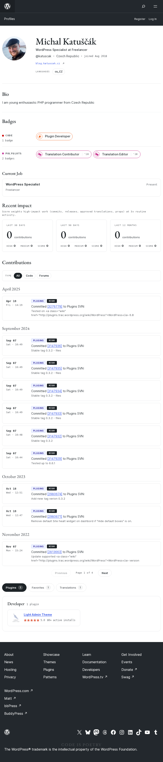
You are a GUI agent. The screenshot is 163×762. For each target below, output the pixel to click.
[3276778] (54, 306)
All (18, 275)
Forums (44, 275)
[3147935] (54, 368)
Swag (127, 677)
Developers (91, 669)
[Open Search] (143, 6)
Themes (49, 662)
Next (105, 573)
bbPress (12, 706)
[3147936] (54, 346)
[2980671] (54, 516)
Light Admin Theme (38, 614)
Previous (61, 573)
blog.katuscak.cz (49, 63)
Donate (129, 669)
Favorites (40, 587)
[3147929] (54, 458)
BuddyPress (15, 713)
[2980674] (54, 494)
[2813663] (54, 552)
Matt (10, 698)
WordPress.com (18, 691)
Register (139, 19)
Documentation (94, 662)
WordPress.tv (95, 677)
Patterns (50, 677)
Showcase (51, 654)
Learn (86, 654)
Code (29, 275)
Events (126, 662)
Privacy (10, 677)
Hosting (10, 669)
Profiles (9, 19)
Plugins (13, 587)
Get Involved (131, 654)
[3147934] (54, 391)
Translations (70, 587)
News (8, 662)
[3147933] (54, 413)
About (9, 654)
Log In (153, 19)
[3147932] (54, 436)
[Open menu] (156, 6)
